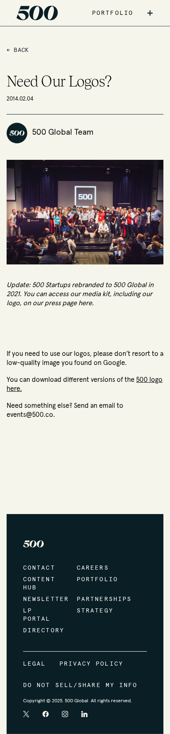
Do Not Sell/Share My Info (80, 685)
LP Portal (37, 615)
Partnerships (95, 599)
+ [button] (149, 13)
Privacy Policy (91, 664)
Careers (93, 568)
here (85, 303)
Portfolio (95, 579)
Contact (39, 568)
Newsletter (41, 599)
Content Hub (39, 584)
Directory (41, 630)
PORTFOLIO (112, 13)
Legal (34, 664)
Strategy (95, 611)
